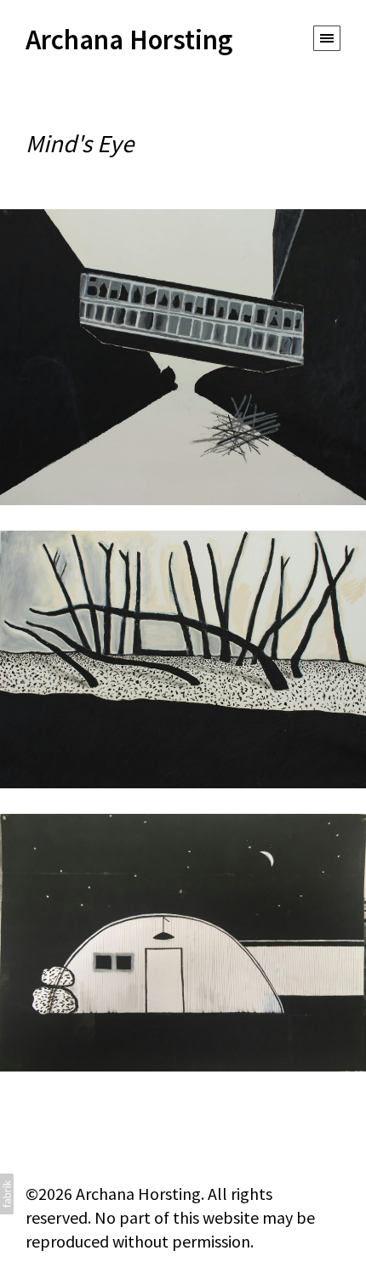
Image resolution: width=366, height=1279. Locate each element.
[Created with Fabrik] (7, 1194)
